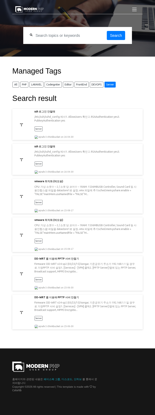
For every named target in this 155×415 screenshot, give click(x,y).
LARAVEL (36, 84)
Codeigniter (53, 84)
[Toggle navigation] (134, 9)
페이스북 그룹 (52, 379)
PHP (24, 84)
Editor (68, 84)
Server (110, 84)
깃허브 (78, 379)
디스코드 (67, 379)
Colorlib (17, 390)
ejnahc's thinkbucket (49, 137)
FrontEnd (81, 84)
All (15, 84)
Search (116, 35)
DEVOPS (96, 84)
